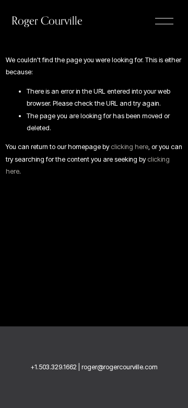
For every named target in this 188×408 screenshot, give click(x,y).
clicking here (129, 147)
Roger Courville (47, 20)
